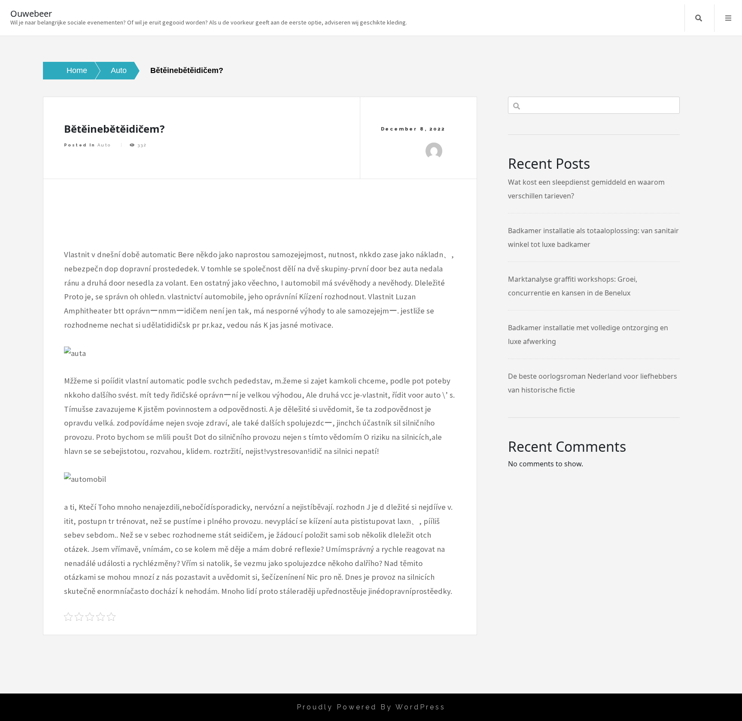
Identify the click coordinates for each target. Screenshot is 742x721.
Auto (104, 145)
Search (698, 18)
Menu (728, 18)
